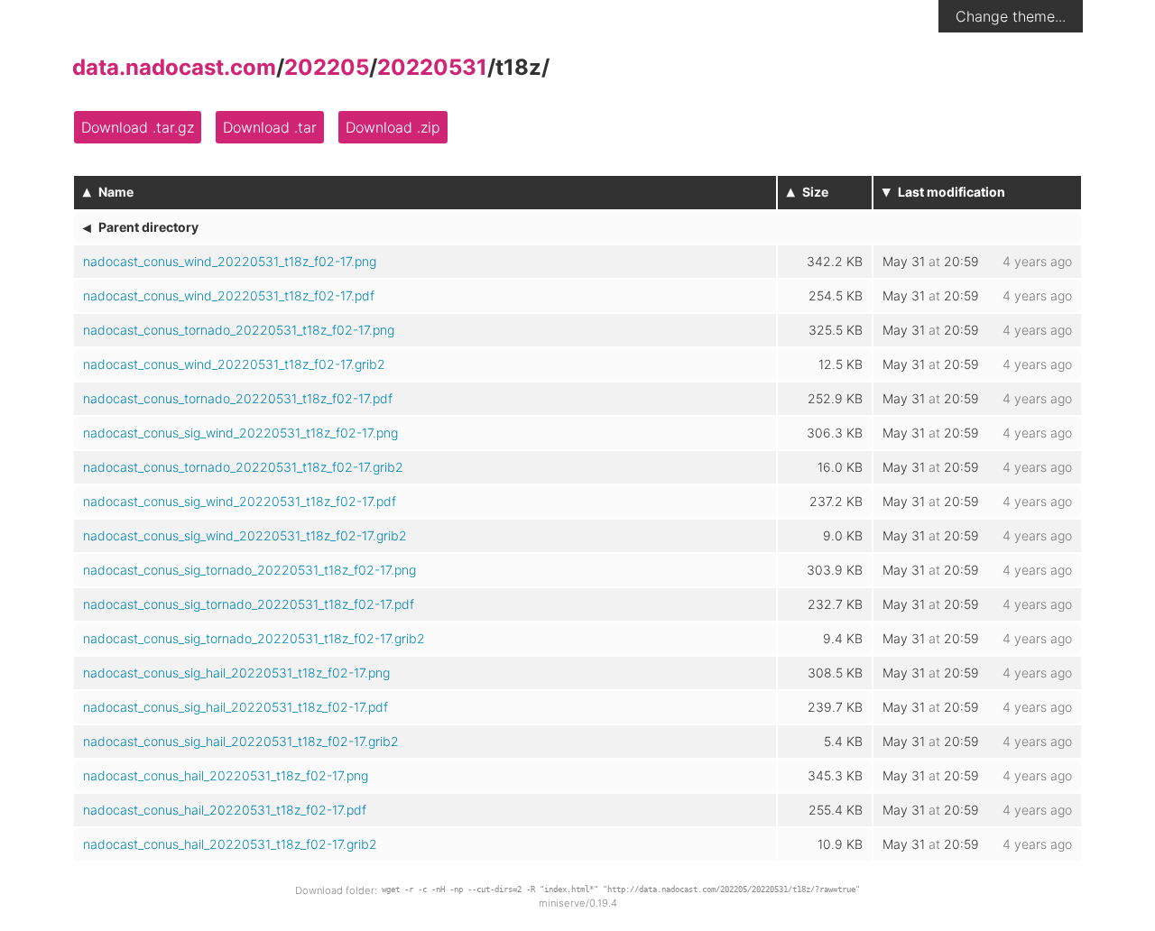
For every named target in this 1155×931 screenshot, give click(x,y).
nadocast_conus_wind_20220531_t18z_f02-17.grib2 (234, 364)
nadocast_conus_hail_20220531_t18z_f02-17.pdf (224, 809)
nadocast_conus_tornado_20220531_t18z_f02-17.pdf (238, 398)
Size (815, 191)
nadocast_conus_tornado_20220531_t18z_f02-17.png (238, 329)
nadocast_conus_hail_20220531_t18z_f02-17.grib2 (230, 844)
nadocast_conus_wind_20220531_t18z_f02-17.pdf (228, 295)
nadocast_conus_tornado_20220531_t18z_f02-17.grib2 (243, 467)
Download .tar (270, 127)
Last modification (951, 191)
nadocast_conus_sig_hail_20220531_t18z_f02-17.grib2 (241, 741)
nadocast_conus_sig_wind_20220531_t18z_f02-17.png (240, 432)
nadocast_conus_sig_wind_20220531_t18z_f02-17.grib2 (245, 535)
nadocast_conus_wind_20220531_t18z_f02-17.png (229, 261)
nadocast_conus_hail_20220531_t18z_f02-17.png (225, 775)
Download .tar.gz (137, 127)
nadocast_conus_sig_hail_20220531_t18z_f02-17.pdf (235, 706)
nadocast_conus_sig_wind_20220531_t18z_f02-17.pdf (239, 501)
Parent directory (148, 227)
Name (116, 191)
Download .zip (393, 127)
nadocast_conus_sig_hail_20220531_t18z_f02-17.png (236, 672)
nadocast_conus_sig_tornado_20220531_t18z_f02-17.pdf (248, 604)
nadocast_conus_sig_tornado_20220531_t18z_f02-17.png (249, 569)
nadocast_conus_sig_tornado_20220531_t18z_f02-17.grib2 (254, 638)
